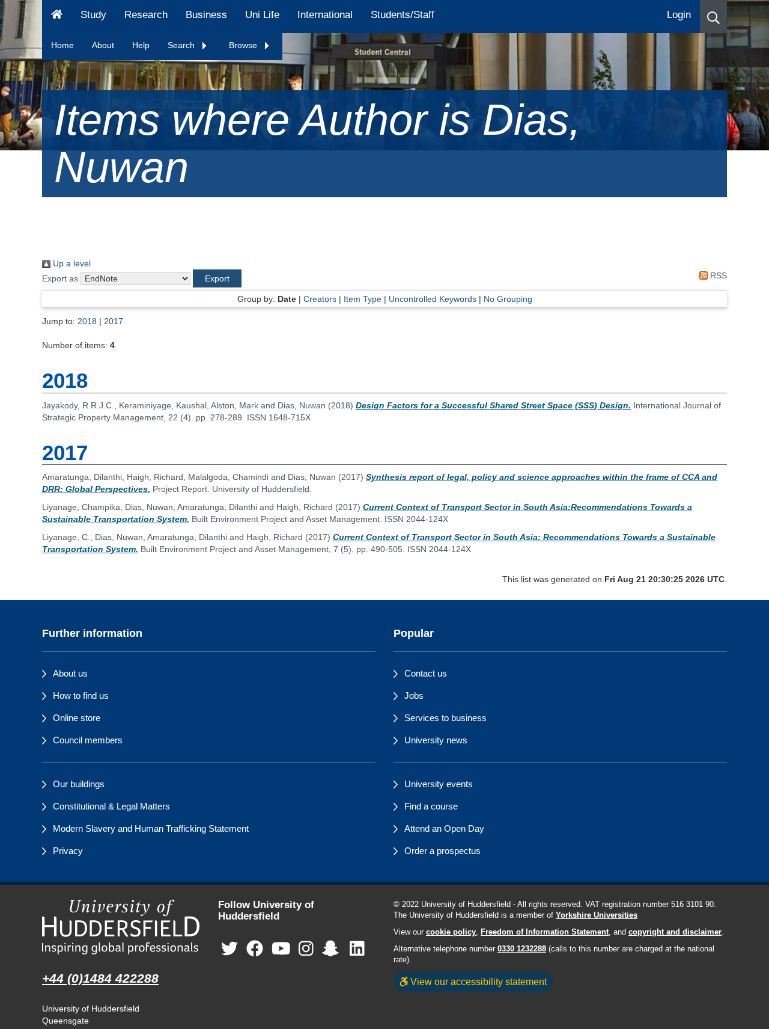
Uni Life (262, 14)
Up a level (70, 263)
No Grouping (508, 299)
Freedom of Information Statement (545, 932)
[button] (713, 16)
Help (141, 45)
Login (679, 14)
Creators (319, 299)
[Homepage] (56, 16)
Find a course (431, 806)
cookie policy (451, 932)
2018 (87, 321)
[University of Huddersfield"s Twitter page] (229, 948)
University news (435, 740)
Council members (88, 740)
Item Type (362, 299)
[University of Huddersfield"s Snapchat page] (333, 948)
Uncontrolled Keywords (432, 299)
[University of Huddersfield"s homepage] (121, 927)
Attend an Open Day (444, 828)
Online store (76, 718)
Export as (60, 278)
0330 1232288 (521, 949)
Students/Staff (402, 14)
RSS (717, 275)
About (103, 45)
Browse (244, 45)
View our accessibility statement (477, 981)
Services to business (445, 718)
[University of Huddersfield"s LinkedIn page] (357, 948)
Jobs (414, 695)
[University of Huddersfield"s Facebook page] (254, 948)
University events (438, 784)
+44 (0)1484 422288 (100, 978)
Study (93, 14)
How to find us (81, 695)
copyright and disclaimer (675, 932)
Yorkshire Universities (596, 915)
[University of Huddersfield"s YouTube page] (281, 948)
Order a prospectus (442, 851)
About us (70, 673)
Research (146, 14)
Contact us (425, 673)
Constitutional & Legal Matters (111, 806)
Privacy (68, 851)
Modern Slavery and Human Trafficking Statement (151, 828)
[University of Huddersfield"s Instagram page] (306, 948)
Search (182, 45)
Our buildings (79, 784)
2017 (113, 321)
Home (62, 45)
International (325, 14)
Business (206, 14)
